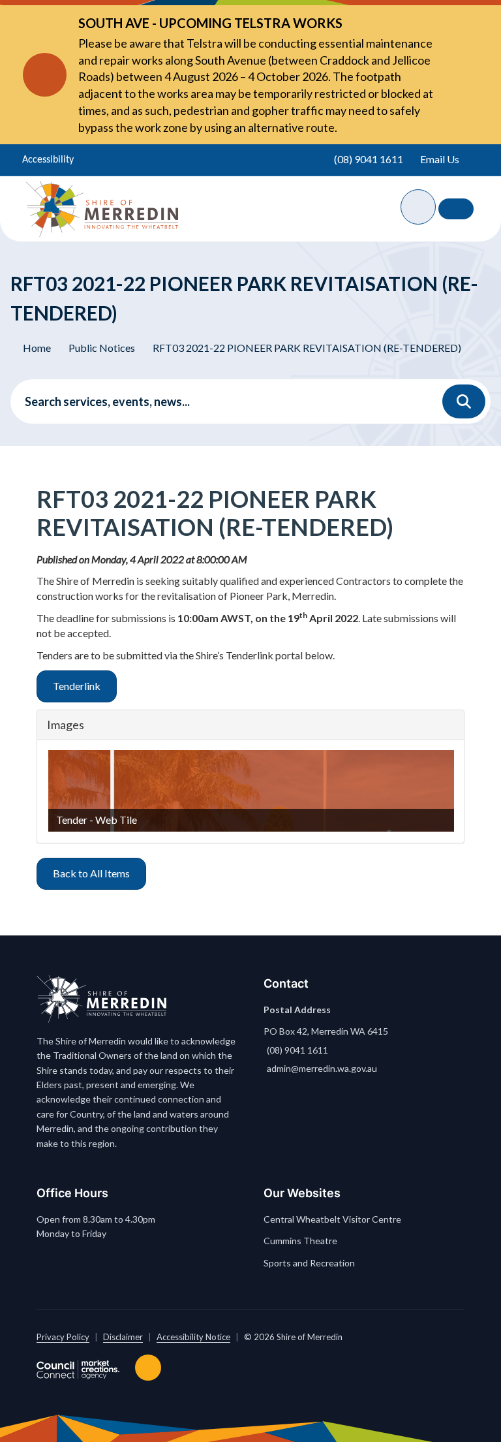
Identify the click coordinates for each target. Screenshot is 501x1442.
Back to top (150, 1368)
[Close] (452, 75)
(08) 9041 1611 (297, 1050)
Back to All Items (91, 873)
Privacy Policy (63, 1337)
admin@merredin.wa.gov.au (322, 1068)
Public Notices (101, 347)
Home (37, 347)
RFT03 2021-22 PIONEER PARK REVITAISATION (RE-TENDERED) (307, 347)
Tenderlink (76, 686)
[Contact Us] (456, 208)
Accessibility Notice (193, 1337)
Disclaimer (123, 1337)
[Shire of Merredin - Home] (102, 209)
